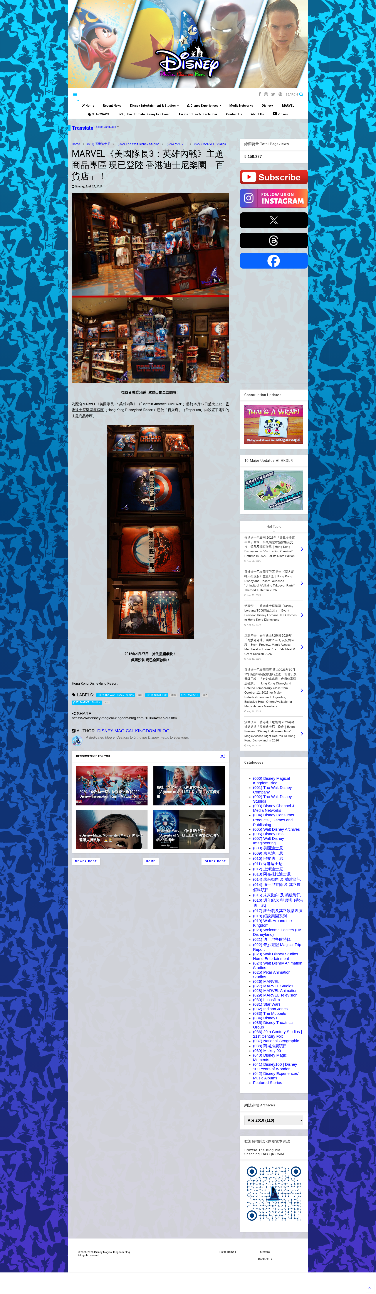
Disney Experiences (204, 105)
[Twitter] (273, 94)
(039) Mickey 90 (267, 1051)
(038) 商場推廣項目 (270, 1046)
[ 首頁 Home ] (228, 1252)
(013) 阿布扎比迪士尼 (272, 874)
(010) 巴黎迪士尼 (268, 858)
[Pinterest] (280, 94)
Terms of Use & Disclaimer (197, 114)
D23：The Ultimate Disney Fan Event (144, 114)
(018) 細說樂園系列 (270, 916)
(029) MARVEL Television (275, 995)
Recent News (112, 105)
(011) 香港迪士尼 (98, 144)
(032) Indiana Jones (270, 1009)
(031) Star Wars (266, 1004)
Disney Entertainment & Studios (153, 105)
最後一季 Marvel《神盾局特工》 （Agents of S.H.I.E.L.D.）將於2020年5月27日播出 (188, 835)
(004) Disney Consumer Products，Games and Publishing (273, 820)
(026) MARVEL (176, 144)
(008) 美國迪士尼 (268, 848)
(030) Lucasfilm (266, 1000)
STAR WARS (100, 114)
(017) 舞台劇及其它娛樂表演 (277, 911)
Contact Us (234, 114)
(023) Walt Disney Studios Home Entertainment (275, 956)
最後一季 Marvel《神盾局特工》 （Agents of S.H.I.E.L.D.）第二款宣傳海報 (188, 791)
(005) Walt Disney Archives (276, 829)
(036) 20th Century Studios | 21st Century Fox (277, 1034)
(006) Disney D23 (268, 834)
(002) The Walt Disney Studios (138, 144)
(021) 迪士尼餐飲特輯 (272, 939)
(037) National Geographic (276, 1041)
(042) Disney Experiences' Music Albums (276, 1075)
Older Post (215, 861)
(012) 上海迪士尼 (268, 869)
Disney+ (267, 105)
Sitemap (265, 1251)
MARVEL (288, 105)
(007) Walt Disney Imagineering (268, 840)
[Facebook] (259, 94)
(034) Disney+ (265, 1018)
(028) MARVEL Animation (275, 990)
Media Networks (241, 105)
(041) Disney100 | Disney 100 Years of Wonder (275, 1066)
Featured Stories (267, 1083)
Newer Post (86, 861)
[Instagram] (266, 94)
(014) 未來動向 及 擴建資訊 (277, 879)
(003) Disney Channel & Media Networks (274, 808)
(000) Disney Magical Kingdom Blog (271, 780)
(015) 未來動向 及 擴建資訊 (277, 895)
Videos (282, 114)
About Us (257, 114)
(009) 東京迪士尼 (268, 853)
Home (89, 105)
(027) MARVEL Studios (210, 144)
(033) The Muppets (269, 1013)
